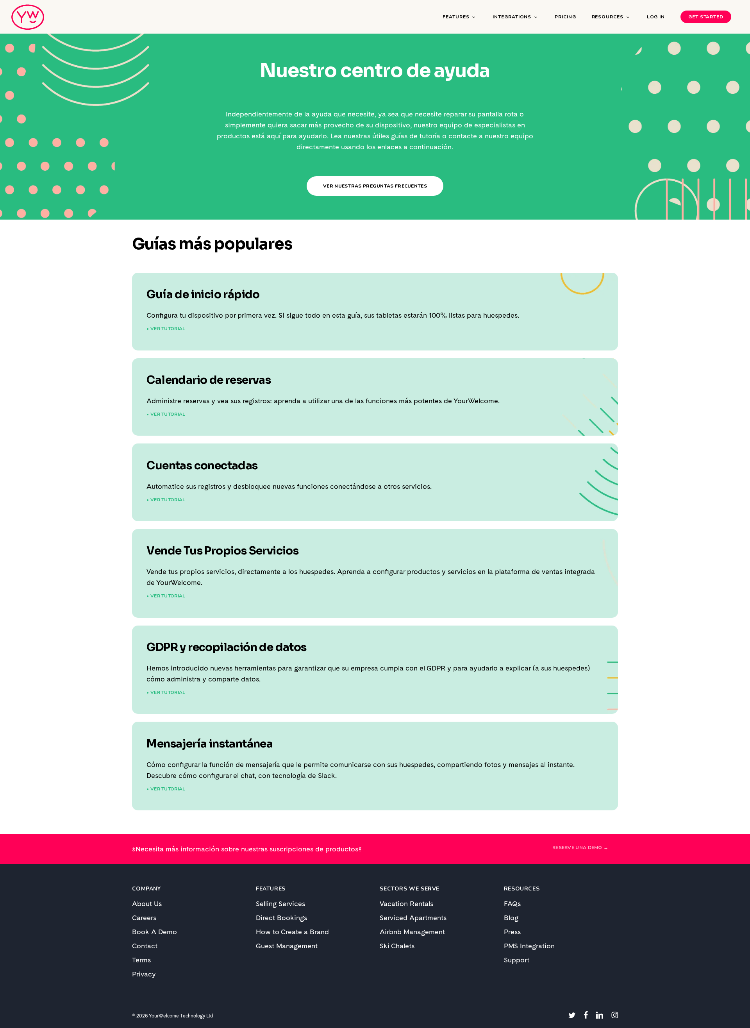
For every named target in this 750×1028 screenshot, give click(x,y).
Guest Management (287, 946)
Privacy (144, 974)
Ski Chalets (397, 946)
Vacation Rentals (406, 903)
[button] (375, 186)
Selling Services (280, 903)
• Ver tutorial (165, 328)
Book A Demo (154, 932)
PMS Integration (529, 946)
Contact (144, 946)
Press (512, 932)
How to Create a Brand (292, 932)
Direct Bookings (281, 918)
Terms (141, 960)
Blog (511, 918)
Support (516, 960)
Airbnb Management (412, 932)
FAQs (512, 903)
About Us (147, 903)
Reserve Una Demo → (580, 847)
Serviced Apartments (413, 918)
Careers (144, 918)
